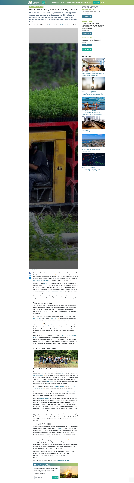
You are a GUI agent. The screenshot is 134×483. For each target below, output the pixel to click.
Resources (79, 2)
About (90, 2)
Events (63, 2)
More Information (86, 16)
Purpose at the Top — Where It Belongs (91, 132)
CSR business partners (63, 460)
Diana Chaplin (60, 24)
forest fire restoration (70, 392)
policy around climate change (41, 280)
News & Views (55, 2)
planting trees (37, 318)
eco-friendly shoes (38, 375)
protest (45, 283)
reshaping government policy (46, 274)
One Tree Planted (52, 24)
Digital (86, 2)
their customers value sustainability (55, 291)
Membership (70, 2)
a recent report (53, 318)
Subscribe (96, 2)
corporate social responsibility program (48, 325)
